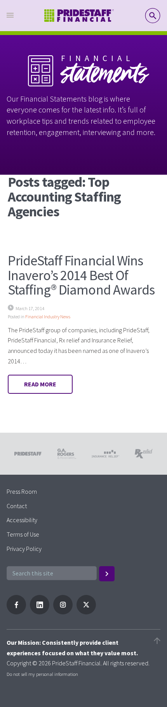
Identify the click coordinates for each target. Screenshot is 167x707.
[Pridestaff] (79, 15)
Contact (17, 506)
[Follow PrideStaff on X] (86, 612)
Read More (40, 384)
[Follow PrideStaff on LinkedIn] (39, 612)
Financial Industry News (47, 316)
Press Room (22, 491)
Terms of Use (23, 534)
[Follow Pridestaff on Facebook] (16, 612)
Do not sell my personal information (42, 674)
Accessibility (22, 520)
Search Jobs (152, 15)
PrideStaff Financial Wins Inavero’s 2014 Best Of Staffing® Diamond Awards (81, 275)
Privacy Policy (24, 549)
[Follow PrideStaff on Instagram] (63, 612)
